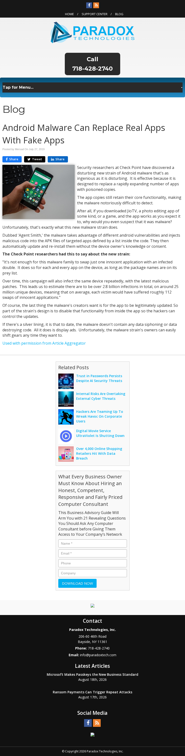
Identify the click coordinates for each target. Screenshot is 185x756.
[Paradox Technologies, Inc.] (92, 32)
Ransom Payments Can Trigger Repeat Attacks (92, 692)
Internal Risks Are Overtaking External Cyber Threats (100, 396)
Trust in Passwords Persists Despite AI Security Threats (99, 378)
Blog (119, 14)
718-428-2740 (92, 68)
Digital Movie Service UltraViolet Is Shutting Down (100, 433)
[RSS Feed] (96, 5)
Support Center (94, 14)
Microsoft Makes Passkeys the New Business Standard (92, 674)
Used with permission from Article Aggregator (44, 343)
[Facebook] (89, 5)
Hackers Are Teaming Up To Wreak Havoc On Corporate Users (99, 416)
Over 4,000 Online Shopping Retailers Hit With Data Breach (99, 453)
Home (69, 14)
